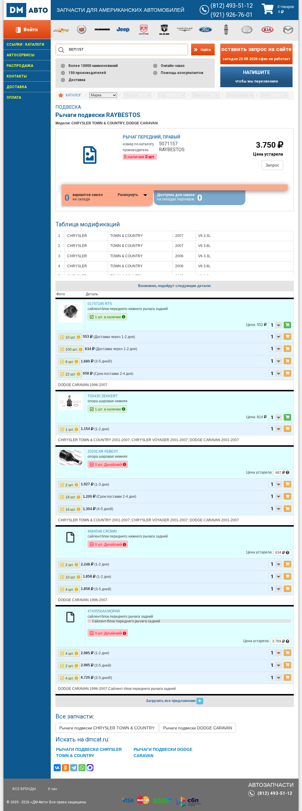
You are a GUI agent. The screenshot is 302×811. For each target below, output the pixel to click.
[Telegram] (73, 767)
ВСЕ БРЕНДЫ (24, 789)
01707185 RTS (100, 304)
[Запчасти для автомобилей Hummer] (102, 29)
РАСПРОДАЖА (19, 66)
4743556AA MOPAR (104, 611)
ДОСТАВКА (16, 87)
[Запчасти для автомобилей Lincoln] (226, 29)
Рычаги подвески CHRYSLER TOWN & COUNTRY (107, 728)
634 (278, 552)
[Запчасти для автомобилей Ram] (164, 29)
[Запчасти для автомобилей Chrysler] (185, 29)
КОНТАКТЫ (16, 76)
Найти (206, 50)
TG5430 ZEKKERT (103, 396)
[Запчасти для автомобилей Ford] (205, 29)
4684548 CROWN (102, 531)
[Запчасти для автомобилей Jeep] (123, 29)
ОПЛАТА (13, 97)
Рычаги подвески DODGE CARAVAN (197, 728)
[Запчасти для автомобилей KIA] (267, 29)
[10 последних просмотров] (60, 95)
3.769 (277, 641)
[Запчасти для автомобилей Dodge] (143, 29)
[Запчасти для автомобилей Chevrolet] (61, 30)
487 (278, 473)
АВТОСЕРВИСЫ (20, 55)
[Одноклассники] (65, 767)
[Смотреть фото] (70, 312)
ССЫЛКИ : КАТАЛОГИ (25, 44)
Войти (31, 29)
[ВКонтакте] (57, 767)
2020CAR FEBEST (103, 451)
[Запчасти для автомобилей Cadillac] (82, 29)
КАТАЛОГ (73, 95)
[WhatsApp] (82, 767)
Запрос (272, 165)
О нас (52, 789)
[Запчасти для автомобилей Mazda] (288, 29)
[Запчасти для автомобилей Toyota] (247, 29)
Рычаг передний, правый (151, 137)
